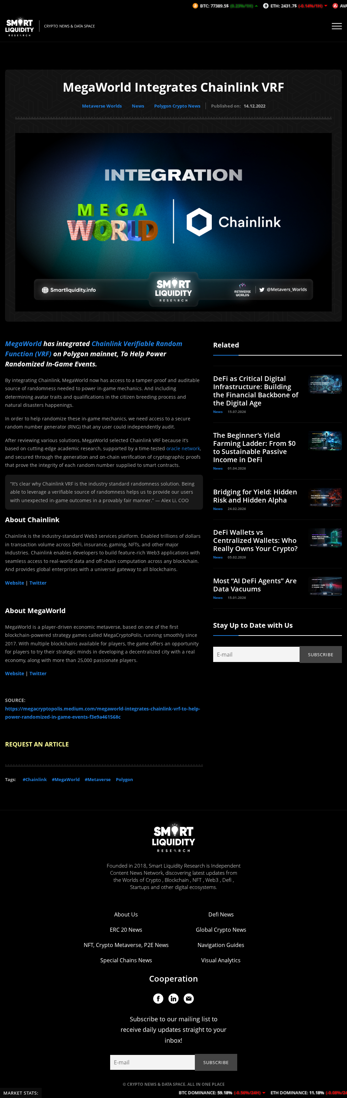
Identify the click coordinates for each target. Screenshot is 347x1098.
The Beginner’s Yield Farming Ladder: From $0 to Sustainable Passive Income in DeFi (254, 447)
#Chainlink (35, 779)
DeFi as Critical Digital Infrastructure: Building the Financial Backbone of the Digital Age (255, 391)
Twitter (37, 583)
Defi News (221, 914)
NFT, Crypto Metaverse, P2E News (126, 945)
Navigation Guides (221, 945)
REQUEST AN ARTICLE (37, 744)
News (138, 106)
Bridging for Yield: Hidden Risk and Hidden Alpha (255, 496)
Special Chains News (126, 960)
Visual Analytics (221, 960)
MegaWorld (24, 343)
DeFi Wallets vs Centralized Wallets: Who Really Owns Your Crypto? (255, 540)
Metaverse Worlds (102, 106)
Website (14, 583)
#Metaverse (98, 779)
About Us (126, 914)
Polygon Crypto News (177, 106)
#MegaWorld (66, 779)
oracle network (183, 448)
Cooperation (173, 978)
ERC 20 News (126, 929)
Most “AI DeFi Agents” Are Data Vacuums (255, 584)
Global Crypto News (221, 929)
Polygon (124, 779)
